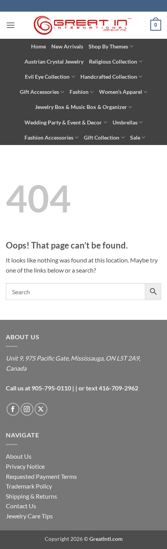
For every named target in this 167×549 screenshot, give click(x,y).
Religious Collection (113, 61)
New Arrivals (67, 46)
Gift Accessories (39, 91)
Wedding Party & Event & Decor (63, 122)
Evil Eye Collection (47, 76)
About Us (18, 456)
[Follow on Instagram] (27, 409)
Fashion (79, 91)
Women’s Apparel (120, 91)
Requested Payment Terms (41, 476)
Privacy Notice (25, 466)
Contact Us (21, 505)
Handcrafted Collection (108, 76)
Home (38, 46)
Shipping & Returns (31, 496)
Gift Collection (101, 137)
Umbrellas (125, 122)
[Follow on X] (41, 409)
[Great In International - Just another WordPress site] (84, 25)
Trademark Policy (29, 486)
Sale (135, 137)
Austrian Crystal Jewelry (54, 61)
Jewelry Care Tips (29, 516)
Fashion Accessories (48, 137)
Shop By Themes (108, 46)
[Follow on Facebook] (13, 409)
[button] (10, 25)
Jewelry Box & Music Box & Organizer (81, 107)
